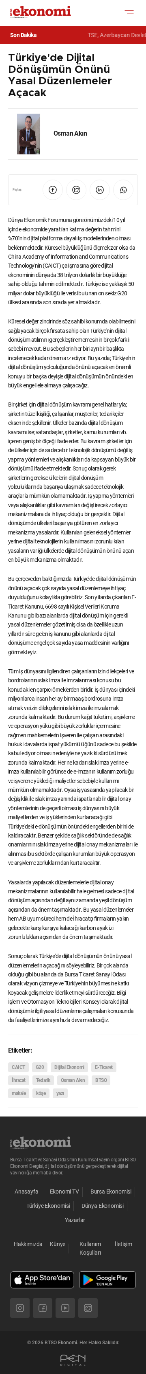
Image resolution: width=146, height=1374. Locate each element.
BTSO (101, 1080)
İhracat (19, 1080)
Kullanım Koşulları (90, 1248)
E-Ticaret (104, 1067)
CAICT (18, 1067)
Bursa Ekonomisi (110, 1191)
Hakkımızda (28, 1244)
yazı (60, 1093)
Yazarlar (75, 1220)
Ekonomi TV (64, 1191)
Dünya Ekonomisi (103, 1206)
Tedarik (43, 1080)
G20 (40, 1067)
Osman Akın (73, 1080)
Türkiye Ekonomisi (48, 1206)
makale (19, 1093)
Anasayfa (27, 1191)
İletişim (123, 1244)
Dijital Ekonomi (69, 1067)
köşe (40, 1093)
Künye (57, 1244)
